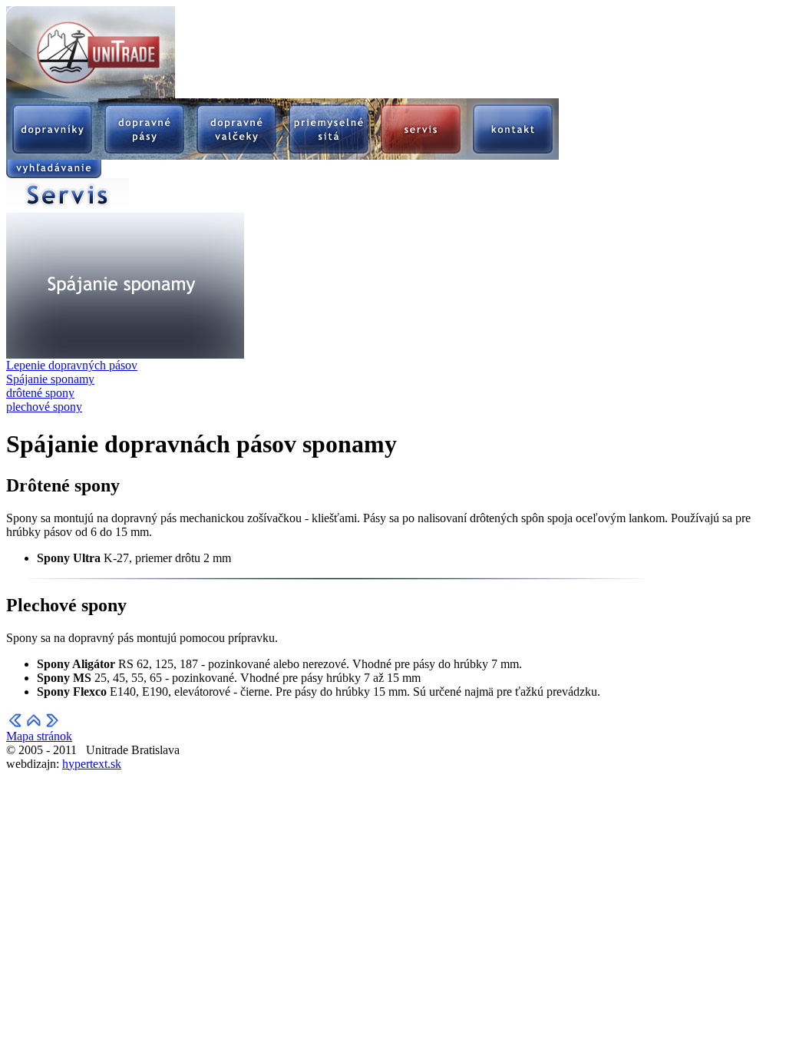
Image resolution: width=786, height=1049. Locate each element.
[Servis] (421, 155)
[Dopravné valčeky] (236, 155)
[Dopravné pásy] (144, 155)
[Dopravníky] (52, 155)
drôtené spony (40, 392)
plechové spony (44, 406)
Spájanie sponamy (50, 379)
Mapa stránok (39, 736)
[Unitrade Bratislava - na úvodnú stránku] (90, 94)
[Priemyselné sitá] (328, 155)
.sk (91, 763)
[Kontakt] (513, 155)
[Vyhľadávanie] (53, 173)
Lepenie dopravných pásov (71, 365)
